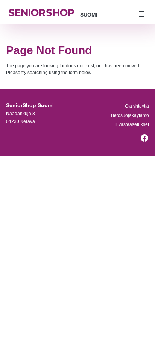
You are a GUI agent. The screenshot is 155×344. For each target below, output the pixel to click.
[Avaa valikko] (141, 13)
